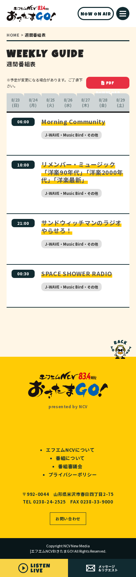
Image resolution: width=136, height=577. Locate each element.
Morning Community (73, 121)
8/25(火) (50, 102)
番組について (70, 458)
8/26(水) (68, 102)
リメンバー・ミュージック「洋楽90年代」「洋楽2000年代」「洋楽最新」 (82, 172)
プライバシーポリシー (73, 474)
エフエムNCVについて (70, 449)
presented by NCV (68, 406)
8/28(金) (103, 102)
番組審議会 (70, 466)
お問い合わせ (68, 518)
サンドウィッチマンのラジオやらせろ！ (81, 226)
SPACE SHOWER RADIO (76, 273)
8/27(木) (85, 102)
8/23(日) (15, 102)
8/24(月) (33, 102)
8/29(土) (120, 102)
